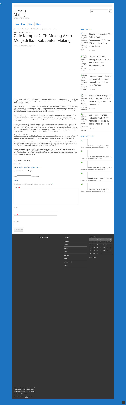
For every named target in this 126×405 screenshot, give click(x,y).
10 (100, 244)
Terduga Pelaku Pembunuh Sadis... (97, 189)
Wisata (31, 24)
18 (104, 247)
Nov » (94, 257)
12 (107, 244)
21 (90, 250)
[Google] (22, 167)
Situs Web (16, 221)
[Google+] (17, 167)
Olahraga (66, 255)
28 (90, 253)
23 (97, 250)
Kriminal (66, 248)
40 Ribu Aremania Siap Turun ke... (97, 146)
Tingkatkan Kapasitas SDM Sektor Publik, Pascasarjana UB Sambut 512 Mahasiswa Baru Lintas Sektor (100, 40)
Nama (16, 207)
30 (97, 253)
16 (97, 247)
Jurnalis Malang (20, 13)
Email (16, 214)
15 (94, 247)
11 (104, 244)
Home (17, 24)
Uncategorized (68, 262)
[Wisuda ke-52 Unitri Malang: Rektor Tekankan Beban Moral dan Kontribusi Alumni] (84, 63)
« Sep (90, 257)
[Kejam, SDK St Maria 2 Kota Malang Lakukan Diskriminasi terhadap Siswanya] (84, 156)
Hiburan (38, 24)
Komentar (17, 187)
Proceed (16, 180)
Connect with (17, 164)
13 (110, 244)
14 (90, 247)
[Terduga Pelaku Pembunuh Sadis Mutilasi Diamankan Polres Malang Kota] (84, 189)
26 (107, 250)
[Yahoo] (28, 167)
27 (110, 250)
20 (110, 247)
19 (107, 247)
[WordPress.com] (36, 167)
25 (104, 250)
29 (94, 253)
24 (100, 250)
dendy (29, 46)
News (23, 24)
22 (94, 250)
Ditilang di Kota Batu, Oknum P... (96, 178)
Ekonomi (66, 241)
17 (100, 247)
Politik (65, 258)
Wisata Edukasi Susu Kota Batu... (97, 167)
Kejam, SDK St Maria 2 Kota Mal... (97, 156)
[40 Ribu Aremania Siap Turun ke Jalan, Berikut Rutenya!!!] (84, 146)
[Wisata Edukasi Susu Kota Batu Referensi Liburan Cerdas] (84, 167)
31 (100, 253)
